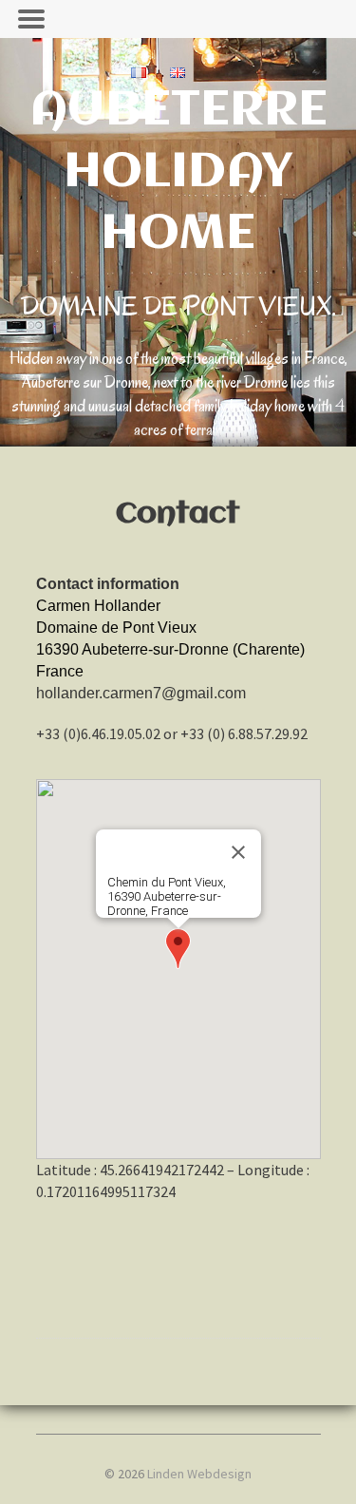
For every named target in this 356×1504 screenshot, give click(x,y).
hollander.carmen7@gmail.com (141, 693)
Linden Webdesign (199, 1473)
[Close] (238, 852)
